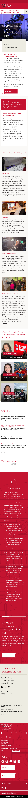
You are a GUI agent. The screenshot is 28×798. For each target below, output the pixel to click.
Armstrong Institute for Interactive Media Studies (11, 706)
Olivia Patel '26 (9, 393)
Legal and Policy (9, 792)
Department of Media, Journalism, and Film (11, 11)
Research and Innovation (7, 426)
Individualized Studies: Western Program (11, 711)
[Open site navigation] (25, 6)
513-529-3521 (5, 691)
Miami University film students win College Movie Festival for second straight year (13, 446)
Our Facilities (7, 44)
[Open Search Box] (26, 1)
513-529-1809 (13, 748)
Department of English (7, 709)
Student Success (5, 425)
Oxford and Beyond (6, 415)
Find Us (3, 714)
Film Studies (5, 173)
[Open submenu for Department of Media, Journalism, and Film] (26, 11)
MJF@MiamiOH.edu (8, 694)
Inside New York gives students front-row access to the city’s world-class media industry (13, 418)
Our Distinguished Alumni (10, 47)
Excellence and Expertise (17, 425)
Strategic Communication (9, 294)
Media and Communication (9, 253)
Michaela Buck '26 (10, 353)
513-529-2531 (16, 750)
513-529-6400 (12, 753)
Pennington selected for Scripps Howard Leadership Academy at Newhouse (13, 437)
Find (3, 788)
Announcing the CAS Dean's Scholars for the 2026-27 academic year (13, 428)
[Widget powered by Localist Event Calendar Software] (14, 464)
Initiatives (6, 783)
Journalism (5, 217)
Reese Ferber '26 (9, 375)
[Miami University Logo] (6, 5)
